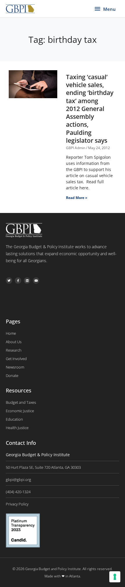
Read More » (76, 197)
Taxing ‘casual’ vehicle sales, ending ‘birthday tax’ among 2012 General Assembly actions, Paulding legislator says (89, 108)
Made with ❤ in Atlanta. (62, 576)
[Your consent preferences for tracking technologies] (114, 576)
